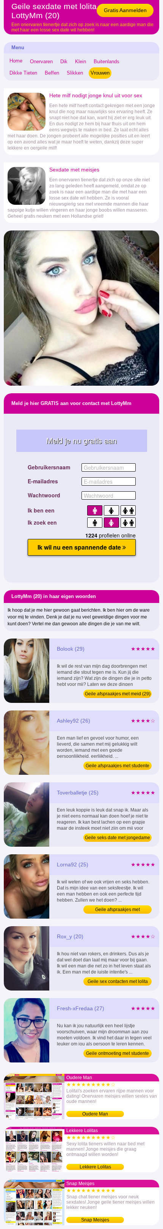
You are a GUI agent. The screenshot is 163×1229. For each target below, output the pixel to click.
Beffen (52, 73)
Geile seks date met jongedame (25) (117, 838)
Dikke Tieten (23, 73)
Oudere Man (95, 1114)
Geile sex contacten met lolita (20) (118, 982)
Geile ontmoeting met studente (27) (117, 1054)
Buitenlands (106, 61)
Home (15, 61)
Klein (80, 61)
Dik (63, 61)
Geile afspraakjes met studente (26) (117, 766)
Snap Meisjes (95, 1220)
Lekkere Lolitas (95, 1167)
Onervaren (41, 61)
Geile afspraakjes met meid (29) (117, 693)
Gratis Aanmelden (125, 10)
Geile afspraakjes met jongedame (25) (117, 910)
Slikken (75, 73)
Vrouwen (100, 73)
